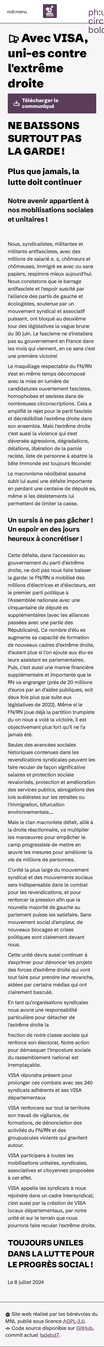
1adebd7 (49, 1335)
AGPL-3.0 (74, 1321)
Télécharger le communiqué (40, 103)
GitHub (84, 1328)
